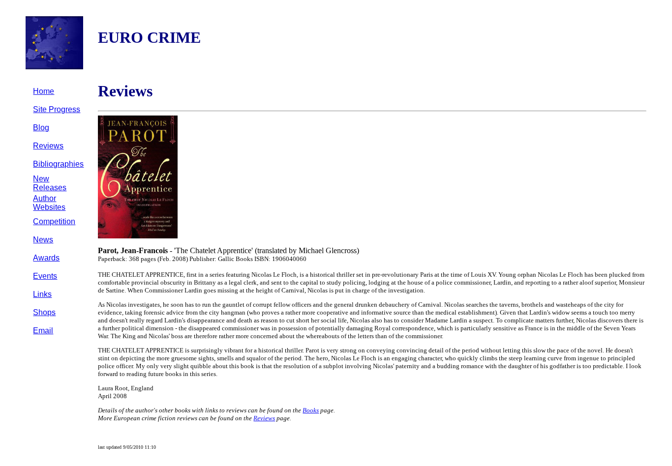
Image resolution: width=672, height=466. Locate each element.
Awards (46, 258)
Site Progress (56, 109)
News (43, 239)
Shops (44, 312)
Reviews (48, 146)
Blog (41, 127)
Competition (54, 221)
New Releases (49, 183)
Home (43, 91)
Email (43, 330)
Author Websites (49, 202)
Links (42, 294)
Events (45, 276)
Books (311, 410)
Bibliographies (58, 164)
